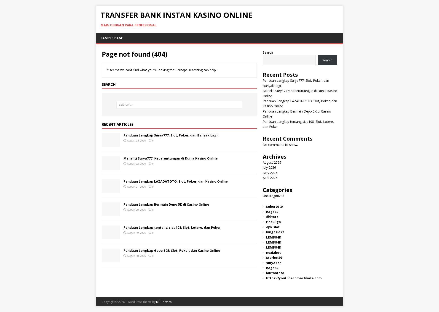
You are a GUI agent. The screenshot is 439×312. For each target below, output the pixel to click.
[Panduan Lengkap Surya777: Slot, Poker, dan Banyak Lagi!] (111, 144)
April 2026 (270, 178)
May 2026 (270, 172)
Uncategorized (273, 196)
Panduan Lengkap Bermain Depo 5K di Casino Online (166, 204)
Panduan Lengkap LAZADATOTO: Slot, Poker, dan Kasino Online (175, 181)
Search (268, 52)
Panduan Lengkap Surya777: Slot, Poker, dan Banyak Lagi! (170, 135)
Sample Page (112, 38)
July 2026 (269, 167)
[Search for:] (179, 105)
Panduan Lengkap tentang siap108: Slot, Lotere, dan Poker (172, 227)
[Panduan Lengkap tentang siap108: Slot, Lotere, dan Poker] (111, 236)
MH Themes (163, 302)
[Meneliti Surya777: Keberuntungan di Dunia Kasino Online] (111, 167)
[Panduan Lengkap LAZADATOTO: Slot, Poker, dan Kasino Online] (111, 190)
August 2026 (272, 162)
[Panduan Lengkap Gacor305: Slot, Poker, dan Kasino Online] (111, 259)
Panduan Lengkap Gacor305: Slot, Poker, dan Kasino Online (171, 250)
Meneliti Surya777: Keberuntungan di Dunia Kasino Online (170, 158)
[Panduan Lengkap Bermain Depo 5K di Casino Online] (111, 213)
